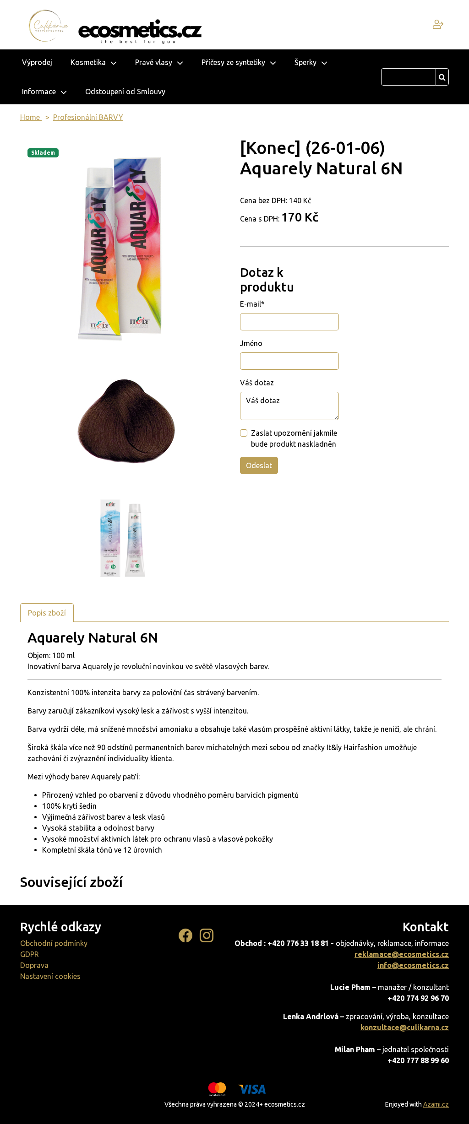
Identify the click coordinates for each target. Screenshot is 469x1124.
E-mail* (252, 304)
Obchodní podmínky (53, 943)
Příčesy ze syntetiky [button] (233, 62)
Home (31, 117)
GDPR (29, 954)
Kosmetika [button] (88, 62)
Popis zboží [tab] (47, 613)
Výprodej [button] (37, 62)
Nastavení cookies (50, 976)
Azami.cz (436, 1104)
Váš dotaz (257, 382)
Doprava (34, 965)
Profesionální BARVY (88, 117)
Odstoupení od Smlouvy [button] (125, 91)
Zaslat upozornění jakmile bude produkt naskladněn (294, 438)
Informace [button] (39, 91)
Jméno (251, 343)
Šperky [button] (305, 62)
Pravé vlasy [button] (153, 62)
